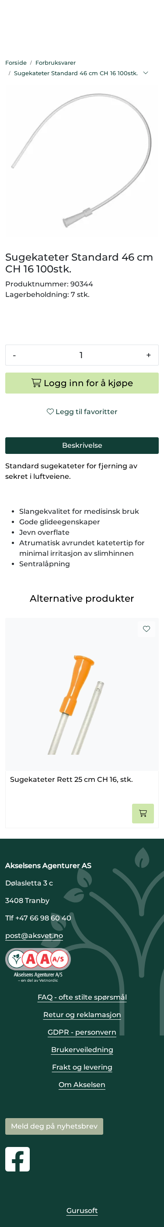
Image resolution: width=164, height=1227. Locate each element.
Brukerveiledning (82, 1050)
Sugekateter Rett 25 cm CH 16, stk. (71, 779)
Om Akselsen (82, 1085)
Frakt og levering (82, 1067)
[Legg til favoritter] (146, 629)
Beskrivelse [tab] (82, 445)
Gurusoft (82, 1210)
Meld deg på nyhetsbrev (54, 1126)
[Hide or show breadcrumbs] (145, 73)
